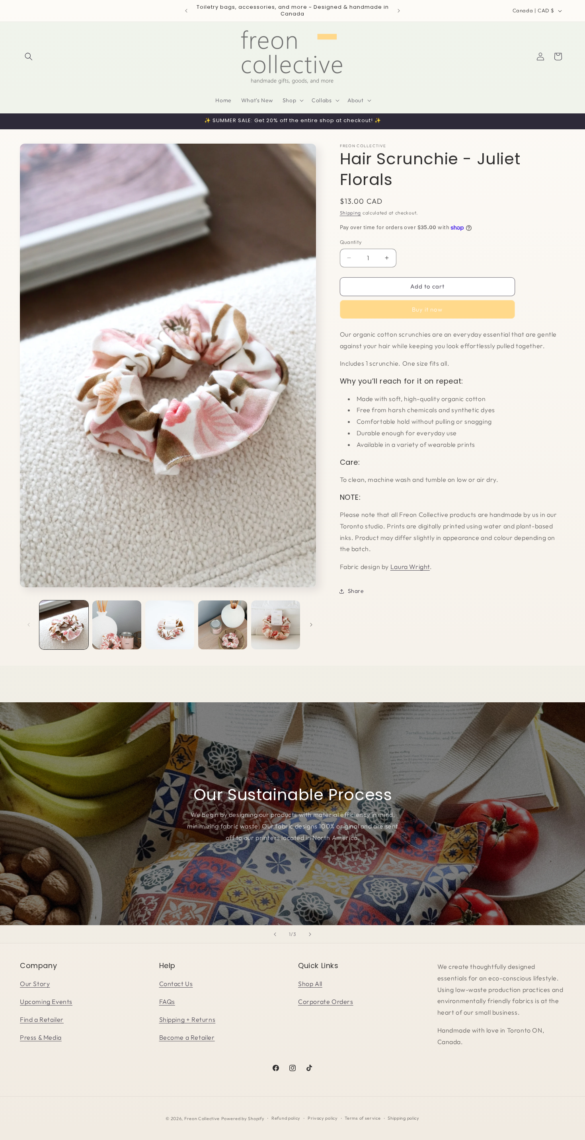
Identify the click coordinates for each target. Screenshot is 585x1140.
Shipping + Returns (187, 1019)
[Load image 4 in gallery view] (222, 624)
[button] (28, 56)
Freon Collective (202, 1118)
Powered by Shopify (243, 1118)
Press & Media (41, 1037)
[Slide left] (28, 624)
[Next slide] (310, 934)
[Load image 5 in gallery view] (275, 624)
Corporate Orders (325, 1002)
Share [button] (356, 590)
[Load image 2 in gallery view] (116, 624)
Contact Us (176, 984)
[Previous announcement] (186, 10)
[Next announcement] (399, 10)
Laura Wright (410, 567)
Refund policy (285, 1118)
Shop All (310, 984)
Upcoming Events (46, 1002)
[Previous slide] (275, 934)
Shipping (350, 213)
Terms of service (362, 1118)
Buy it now (427, 309)
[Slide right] (311, 624)
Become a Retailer (187, 1037)
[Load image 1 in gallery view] (63, 624)
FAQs (167, 1002)
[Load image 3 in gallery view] (169, 624)
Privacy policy (323, 1118)
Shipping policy (403, 1118)
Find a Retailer (42, 1019)
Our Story (35, 984)
